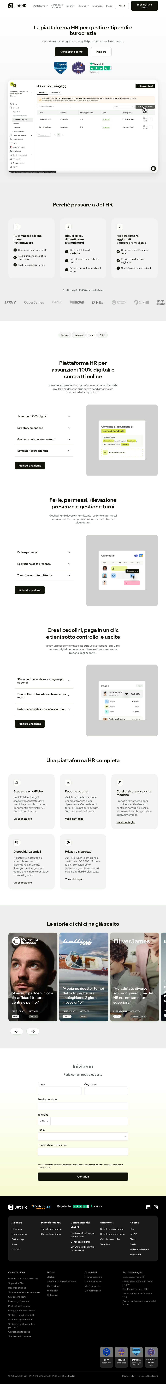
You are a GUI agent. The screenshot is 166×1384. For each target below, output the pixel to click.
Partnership (18, 1239)
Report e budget (17, 1287)
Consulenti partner (80, 1241)
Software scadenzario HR (21, 1315)
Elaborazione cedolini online (23, 1278)
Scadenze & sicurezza (19, 1336)
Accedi (122, 6)
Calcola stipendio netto (112, 1234)
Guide (133, 1244)
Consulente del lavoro (57, 5)
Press (14, 1244)
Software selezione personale (24, 1292)
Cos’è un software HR (134, 1276)
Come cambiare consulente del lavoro (139, 1303)
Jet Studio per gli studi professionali (83, 1248)
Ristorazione (53, 1286)
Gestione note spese (19, 1331)
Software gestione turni (20, 1319)
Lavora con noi (19, 1234)
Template (105, 1244)
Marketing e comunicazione (61, 1281)
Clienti (133, 1239)
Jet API (133, 1234)
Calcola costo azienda (112, 1229)
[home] (17, 6)
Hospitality (52, 1290)
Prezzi (109, 6)
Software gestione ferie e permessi (21, 1325)
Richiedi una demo (144, 6)
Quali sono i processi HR (135, 1289)
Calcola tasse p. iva (110, 1239)
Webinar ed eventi (139, 1249)
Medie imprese (92, 1286)
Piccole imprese (93, 1281)
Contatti (16, 1249)
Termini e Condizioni (147, 1376)
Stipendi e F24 (16, 1283)
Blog (132, 1229)
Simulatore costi (17, 1296)
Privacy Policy (129, 1376)
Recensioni (97, 6)
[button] (40, 6)
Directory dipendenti (19, 1301)
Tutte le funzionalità (51, 1229)
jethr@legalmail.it (66, 1376)
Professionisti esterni (19, 1306)
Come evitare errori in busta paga (137, 1295)
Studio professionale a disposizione (83, 1235)
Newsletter (135, 1254)
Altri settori (52, 1295)
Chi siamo (17, 1229)
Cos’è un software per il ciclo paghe (138, 1283)
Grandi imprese (93, 1290)
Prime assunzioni (93, 1276)
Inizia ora (101, 51)
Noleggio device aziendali (21, 1310)
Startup (51, 1276)
